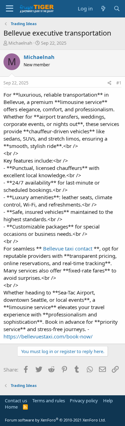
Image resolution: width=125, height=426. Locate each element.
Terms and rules (48, 400)
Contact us (16, 400)
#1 (119, 83)
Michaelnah (20, 43)
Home (11, 407)
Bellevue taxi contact (68, 248)
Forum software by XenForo (55, 420)
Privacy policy (84, 400)
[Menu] (9, 8)
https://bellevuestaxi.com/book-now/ (48, 336)
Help (108, 400)
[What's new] (103, 8)
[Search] (117, 8)
